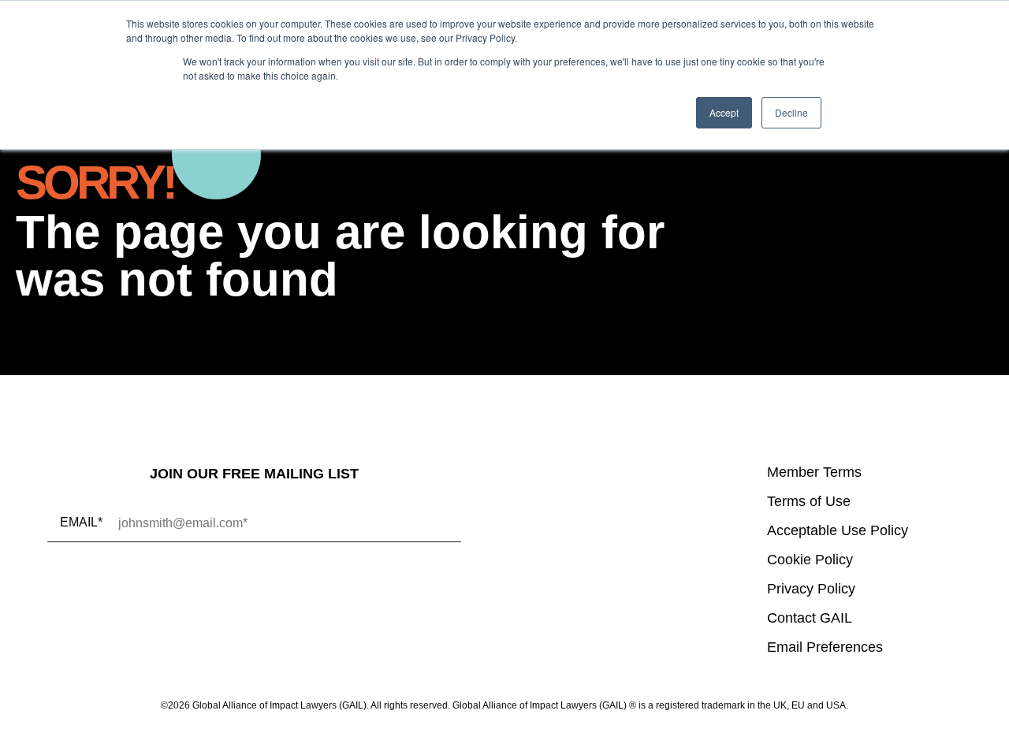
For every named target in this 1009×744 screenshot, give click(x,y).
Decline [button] (791, 112)
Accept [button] (724, 112)
